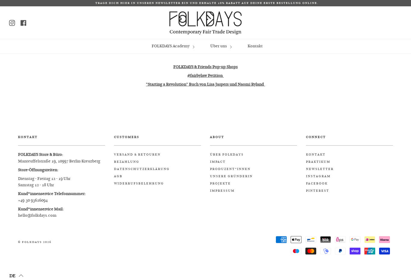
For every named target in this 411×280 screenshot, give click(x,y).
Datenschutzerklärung (142, 169)
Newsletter (320, 169)
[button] (16, 275)
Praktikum (318, 162)
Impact (218, 162)
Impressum (222, 191)
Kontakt (255, 46)
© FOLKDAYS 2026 (34, 242)
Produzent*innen (230, 169)
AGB (118, 176)
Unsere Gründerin (231, 176)
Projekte (220, 183)
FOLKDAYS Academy (171, 46)
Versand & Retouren (137, 154)
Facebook (317, 183)
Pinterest (317, 191)
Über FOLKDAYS (227, 154)
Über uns (219, 46)
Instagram (318, 176)
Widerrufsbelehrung (139, 183)
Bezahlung (126, 162)
